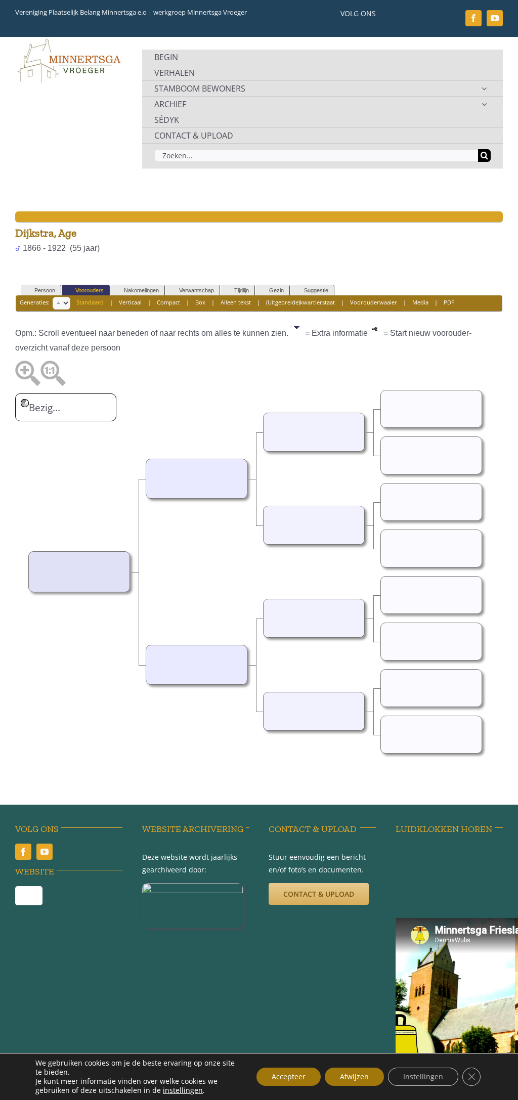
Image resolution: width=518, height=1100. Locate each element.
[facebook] (473, 18)
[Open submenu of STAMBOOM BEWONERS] (484, 88)
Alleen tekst (236, 302)
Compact (168, 302)
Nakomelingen (141, 290)
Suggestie (316, 290)
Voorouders (89, 290)
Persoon (44, 290)
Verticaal (130, 302)
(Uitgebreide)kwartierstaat (300, 302)
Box (200, 302)
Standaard (90, 302)
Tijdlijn (241, 290)
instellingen (183, 1090)
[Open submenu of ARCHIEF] (484, 104)
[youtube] (495, 18)
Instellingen (423, 1076)
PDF (449, 302)
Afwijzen (354, 1076)
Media (420, 302)
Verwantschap (196, 290)
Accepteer (289, 1076)
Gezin (276, 290)
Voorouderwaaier (373, 302)
